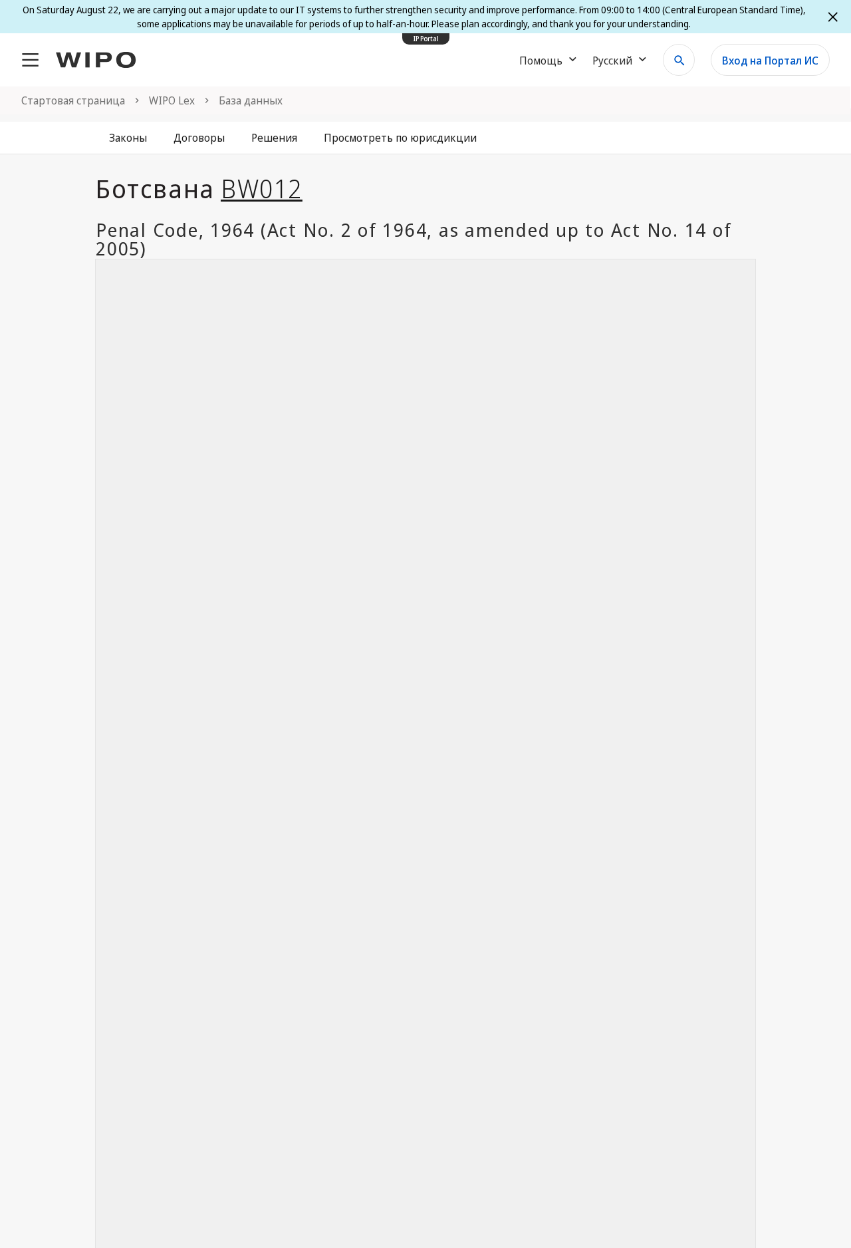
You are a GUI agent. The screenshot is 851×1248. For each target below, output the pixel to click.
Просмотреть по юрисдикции (400, 137)
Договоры (199, 137)
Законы (128, 137)
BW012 (262, 188)
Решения (274, 137)
